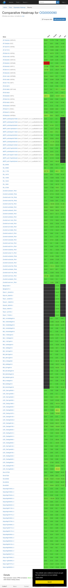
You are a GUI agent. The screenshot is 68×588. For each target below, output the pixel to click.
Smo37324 (6, 475)
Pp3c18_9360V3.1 (8, 295)
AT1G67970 (6, 47)
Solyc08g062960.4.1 (8, 534)
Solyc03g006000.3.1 (8, 502)
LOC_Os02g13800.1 (8, 403)
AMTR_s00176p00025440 (10, 161)
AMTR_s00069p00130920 (10, 145)
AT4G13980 (6, 79)
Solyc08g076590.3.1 (8, 538)
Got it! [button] (50, 582)
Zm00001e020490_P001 (10, 236)
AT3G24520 (6, 66)
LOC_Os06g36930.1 (8, 443)
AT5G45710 (6, 109)
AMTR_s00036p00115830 (10, 132)
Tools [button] (17, 2)
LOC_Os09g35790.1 (8, 466)
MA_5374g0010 (7, 367)
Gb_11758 (6, 171)
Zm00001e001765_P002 (10, 197)
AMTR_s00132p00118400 (10, 155)
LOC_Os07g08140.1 (8, 446)
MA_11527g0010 (7, 341)
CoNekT (4, 586)
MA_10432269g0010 (9, 328)
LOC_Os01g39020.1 (8, 390)
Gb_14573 (6, 174)
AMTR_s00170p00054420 (10, 158)
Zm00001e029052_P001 (10, 250)
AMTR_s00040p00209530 (10, 135)
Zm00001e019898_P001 (10, 230)
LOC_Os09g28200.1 (8, 459)
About (14, 586)
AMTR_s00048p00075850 (10, 138)
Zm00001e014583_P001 (10, 227)
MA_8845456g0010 (8, 374)
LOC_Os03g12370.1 (8, 413)
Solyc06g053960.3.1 (8, 518)
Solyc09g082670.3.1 (8, 554)
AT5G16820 (6, 102)
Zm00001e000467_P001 (10, 191)
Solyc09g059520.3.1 (8, 547)
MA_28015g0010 (7, 354)
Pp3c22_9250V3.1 (8, 305)
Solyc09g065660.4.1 (8, 551)
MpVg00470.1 (7, 289)
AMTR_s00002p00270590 (10, 122)
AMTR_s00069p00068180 (10, 142)
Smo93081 (6, 485)
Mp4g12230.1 (7, 286)
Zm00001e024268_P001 (10, 240)
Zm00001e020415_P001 (10, 233)
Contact (26, 586)
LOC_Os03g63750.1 (8, 426)
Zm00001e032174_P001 (10, 253)
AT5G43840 (6, 106)
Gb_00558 (6, 164)
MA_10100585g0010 (9, 318)
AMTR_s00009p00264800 (10, 125)
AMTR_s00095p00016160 (10, 151)
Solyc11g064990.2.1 (8, 560)
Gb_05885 (6, 168)
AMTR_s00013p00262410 (10, 128)
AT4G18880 (6, 89)
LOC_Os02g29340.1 (8, 407)
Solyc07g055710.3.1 (8, 528)
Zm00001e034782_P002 (10, 266)
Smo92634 (6, 482)
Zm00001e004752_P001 (10, 204)
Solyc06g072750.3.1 (8, 521)
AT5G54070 (6, 112)
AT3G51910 (6, 70)
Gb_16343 (6, 181)
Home (5, 7)
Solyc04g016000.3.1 (8, 511)
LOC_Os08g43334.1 (8, 456)
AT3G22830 (6, 63)
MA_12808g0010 (7, 348)
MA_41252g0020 (7, 361)
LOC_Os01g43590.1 (8, 394)
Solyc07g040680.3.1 (8, 524)
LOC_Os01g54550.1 (8, 400)
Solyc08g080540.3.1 (8, 541)
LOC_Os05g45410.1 (8, 433)
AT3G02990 (6, 60)
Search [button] (25, 2)
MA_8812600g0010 (8, 371)
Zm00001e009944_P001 (10, 217)
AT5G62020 (6, 115)
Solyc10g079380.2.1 (8, 557)
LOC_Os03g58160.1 (8, 423)
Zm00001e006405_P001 (10, 210)
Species (11, 2)
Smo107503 (6, 472)
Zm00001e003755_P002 (10, 200)
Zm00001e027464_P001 (10, 243)
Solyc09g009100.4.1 (8, 544)
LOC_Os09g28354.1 (8, 462)
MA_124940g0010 (8, 344)
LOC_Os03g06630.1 (8, 410)
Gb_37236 (6, 187)
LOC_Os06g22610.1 (8, 436)
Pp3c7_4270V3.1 (7, 312)
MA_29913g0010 (7, 358)
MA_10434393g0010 (9, 331)
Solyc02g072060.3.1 (8, 492)
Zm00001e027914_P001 (10, 246)
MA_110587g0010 (8, 335)
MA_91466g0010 (7, 380)
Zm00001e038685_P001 (10, 279)
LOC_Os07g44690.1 (8, 449)
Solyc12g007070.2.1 (8, 564)
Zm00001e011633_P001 (10, 220)
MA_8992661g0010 (8, 377)
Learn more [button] (39, 577)
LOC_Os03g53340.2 (8, 420)
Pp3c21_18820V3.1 (8, 302)
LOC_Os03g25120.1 (8, 416)
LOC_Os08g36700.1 (8, 452)
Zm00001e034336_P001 (10, 259)
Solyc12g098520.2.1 (8, 567)
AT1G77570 (6, 50)
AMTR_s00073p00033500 (10, 148)
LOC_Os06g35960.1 (8, 439)
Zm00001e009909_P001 (10, 214)
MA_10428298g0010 (9, 325)
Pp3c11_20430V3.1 (8, 292)
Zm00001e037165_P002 (10, 272)
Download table (60, 19)
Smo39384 (6, 479)
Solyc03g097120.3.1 (8, 508)
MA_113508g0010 (8, 338)
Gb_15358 (6, 178)
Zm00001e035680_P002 (10, 269)
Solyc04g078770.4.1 (8, 515)
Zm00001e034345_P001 (10, 263)
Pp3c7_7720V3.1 (7, 315)
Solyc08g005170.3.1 (8, 531)
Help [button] (63, 2)
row (23, 16)
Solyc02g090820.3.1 (8, 498)
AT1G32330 (6, 40)
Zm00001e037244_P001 (10, 276)
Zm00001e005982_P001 (10, 207)
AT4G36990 (6, 96)
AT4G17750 (6, 83)
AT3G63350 (6, 73)
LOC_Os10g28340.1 (8, 469)
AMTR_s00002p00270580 (10, 119)
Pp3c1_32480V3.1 (8, 299)
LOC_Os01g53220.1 (8, 397)
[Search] (57, 2)
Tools (10, 7)
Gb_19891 (6, 184)
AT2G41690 (6, 56)
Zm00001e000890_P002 (10, 194)
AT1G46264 (6, 43)
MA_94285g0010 (7, 384)
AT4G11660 (6, 76)
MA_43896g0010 (7, 364)
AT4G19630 (6, 92)
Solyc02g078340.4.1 (8, 495)
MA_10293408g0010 (9, 322)
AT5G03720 (6, 99)
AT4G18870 (6, 86)
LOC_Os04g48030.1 (8, 430)
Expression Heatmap (19, 7)
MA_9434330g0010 (8, 387)
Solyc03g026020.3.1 (8, 505)
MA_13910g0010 (7, 351)
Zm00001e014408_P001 (10, 223)
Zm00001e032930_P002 (10, 256)
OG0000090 (48, 12)
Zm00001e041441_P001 (10, 282)
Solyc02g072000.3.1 (8, 488)
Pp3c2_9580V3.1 (7, 308)
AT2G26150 (6, 53)
